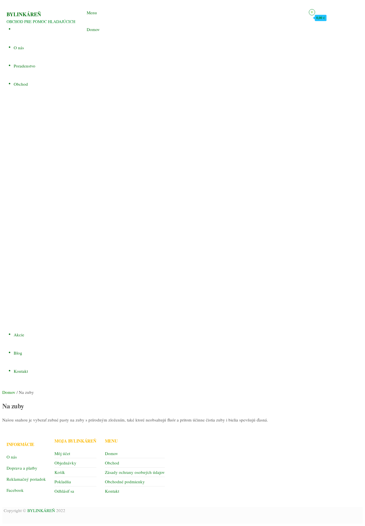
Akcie (19, 334)
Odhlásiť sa (64, 491)
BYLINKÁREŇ (24, 14)
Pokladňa (62, 481)
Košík (59, 472)
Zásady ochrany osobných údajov (135, 472)
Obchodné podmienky (125, 481)
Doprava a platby (22, 468)
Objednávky (65, 463)
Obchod (21, 84)
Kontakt (21, 371)
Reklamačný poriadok (26, 479)
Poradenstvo (24, 66)
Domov (93, 29)
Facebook (15, 490)
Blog (18, 353)
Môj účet (62, 453)
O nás (19, 47)
